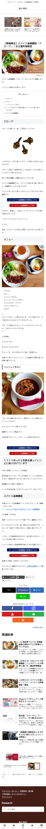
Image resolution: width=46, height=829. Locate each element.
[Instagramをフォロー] (33, 608)
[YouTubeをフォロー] (12, 614)
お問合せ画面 (32, 566)
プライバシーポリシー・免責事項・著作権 (17, 791)
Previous (2, 25)
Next (44, 25)
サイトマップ (7, 797)
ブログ (22, 577)
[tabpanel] (13, 24)
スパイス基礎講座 (12, 113)
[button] (42, 809)
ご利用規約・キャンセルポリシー (14, 794)
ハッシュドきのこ (14, 104)
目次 (20, 94)
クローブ (9, 98)
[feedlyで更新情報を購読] (33, 614)
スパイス (7, 580)
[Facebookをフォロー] (12, 608)
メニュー (9, 102)
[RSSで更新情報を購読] (23, 620)
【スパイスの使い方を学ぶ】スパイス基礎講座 (22, 509)
